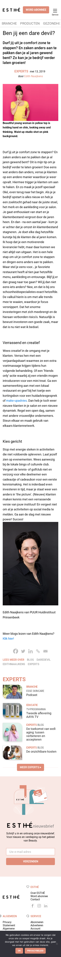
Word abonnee (39, 896)
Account (35, 928)
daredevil (44, 659)
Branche (9, 23)
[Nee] (56, 943)
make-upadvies (16, 400)
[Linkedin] (30, 651)
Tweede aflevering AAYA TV (38, 715)
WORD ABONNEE (36, 9)
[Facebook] (15, 651)
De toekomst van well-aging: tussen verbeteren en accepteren (41, 734)
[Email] (45, 651)
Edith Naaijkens (33, 76)
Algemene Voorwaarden (11, 930)
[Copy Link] (38, 651)
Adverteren (36, 925)
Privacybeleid (35, 950)
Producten (30, 23)
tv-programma (36, 709)
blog (30, 659)
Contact (35, 899)
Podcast (31, 695)
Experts (21, 71)
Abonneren (36, 922)
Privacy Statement (9, 924)
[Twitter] (23, 651)
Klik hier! (8, 638)
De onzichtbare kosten (41, 751)
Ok (19, 950)
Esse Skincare (35, 691)
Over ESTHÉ (37, 893)
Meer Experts (29, 767)
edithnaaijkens (14, 664)
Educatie (32, 705)
